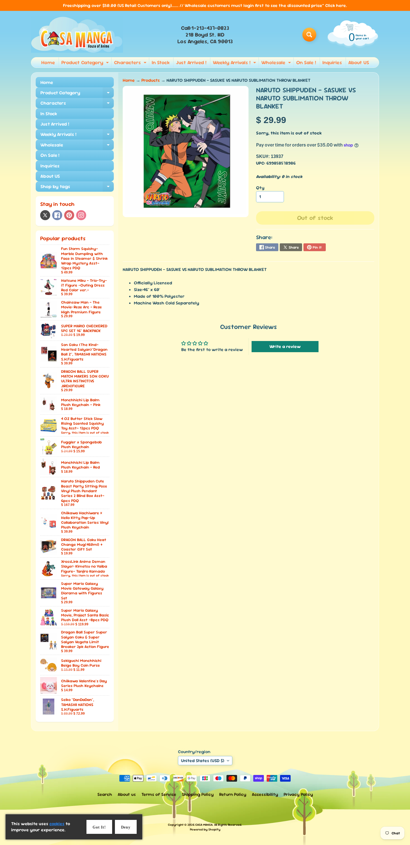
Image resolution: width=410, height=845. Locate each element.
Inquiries (332, 62)
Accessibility (265, 794)
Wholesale (276, 63)
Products (150, 80)
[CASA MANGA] (77, 34)
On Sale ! (306, 62)
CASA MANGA (204, 825)
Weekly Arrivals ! (235, 63)
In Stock (161, 62)
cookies (56, 824)
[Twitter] (45, 215)
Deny (126, 827)
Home (48, 62)
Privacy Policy (298, 794)
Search (104, 794)
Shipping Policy (198, 794)
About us (127, 794)
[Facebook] (57, 215)
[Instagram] (81, 215)
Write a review (285, 346)
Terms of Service (158, 794)
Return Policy (232, 794)
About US (358, 62)
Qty (260, 188)
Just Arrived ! (191, 62)
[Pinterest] (69, 215)
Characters (131, 63)
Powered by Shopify (205, 829)
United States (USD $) (202, 761)
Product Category (85, 63)
